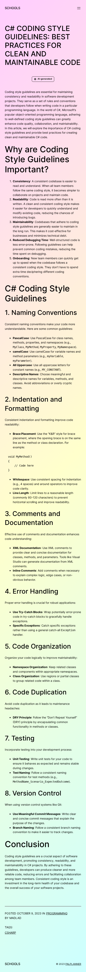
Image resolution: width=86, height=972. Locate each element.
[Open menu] (78, 8)
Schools (12, 8)
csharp (10, 932)
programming (56, 913)
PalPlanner (73, 963)
